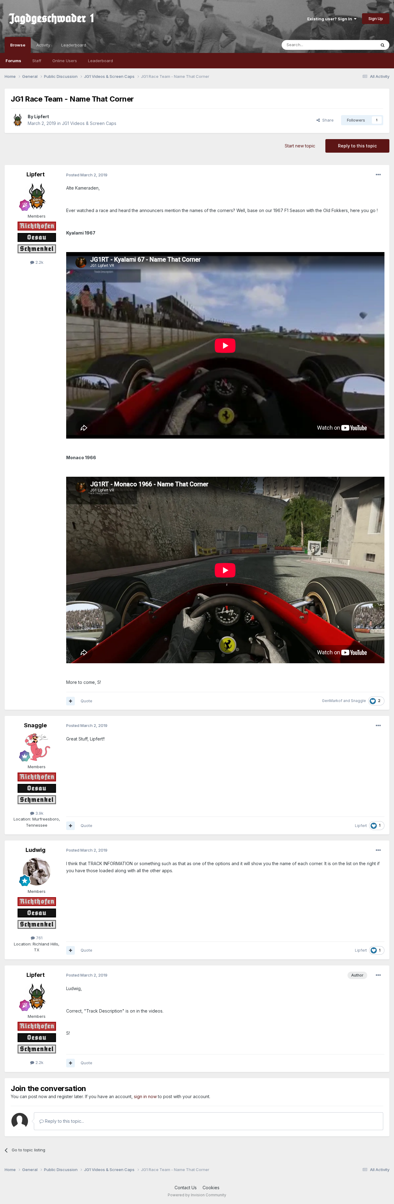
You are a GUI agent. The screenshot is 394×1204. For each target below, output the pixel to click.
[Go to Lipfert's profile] (17, 120)
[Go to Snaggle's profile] (36, 747)
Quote (86, 700)
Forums (13, 60)
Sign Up (375, 18)
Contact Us (186, 1187)
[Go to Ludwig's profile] (36, 871)
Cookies (211, 1187)
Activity (43, 44)
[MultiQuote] (70, 701)
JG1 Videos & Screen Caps (89, 123)
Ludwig (36, 850)
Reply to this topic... (64, 1121)
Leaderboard (100, 60)
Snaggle (358, 700)
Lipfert (41, 116)
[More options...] (378, 175)
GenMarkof (332, 700)
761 (38, 937)
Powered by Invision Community (197, 1195)
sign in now (145, 1096)
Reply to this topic (357, 145)
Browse (17, 44)
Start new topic (300, 145)
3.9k (38, 813)
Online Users (64, 60)
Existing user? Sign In (330, 18)
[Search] (382, 45)
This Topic (358, 44)
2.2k (38, 262)
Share (327, 120)
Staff (36, 60)
